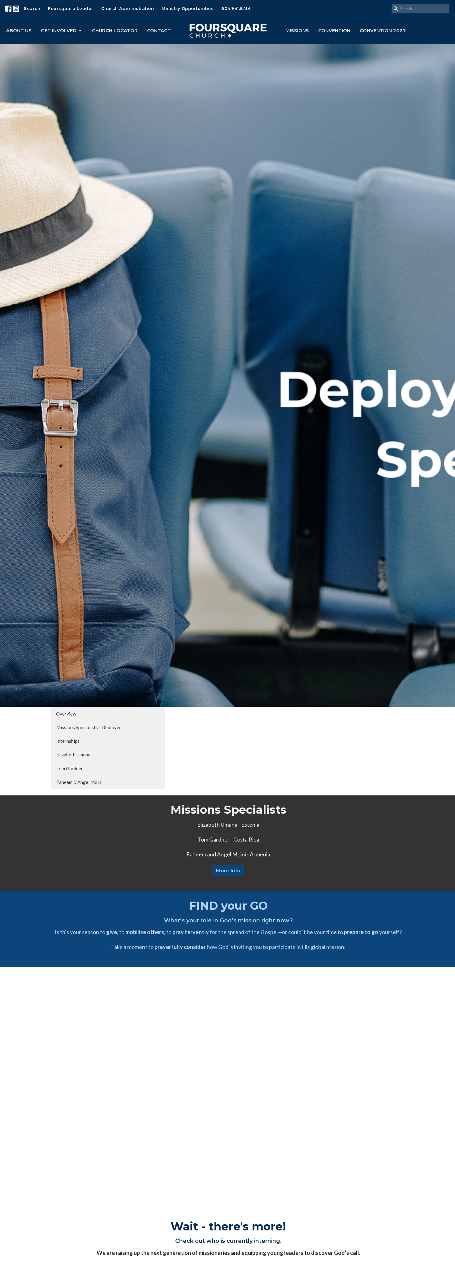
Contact (159, 30)
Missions (297, 30)
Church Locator (115, 30)
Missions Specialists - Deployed (89, 727)
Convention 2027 (383, 30)
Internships (68, 741)
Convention (334, 30)
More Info (228, 870)
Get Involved (58, 30)
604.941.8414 (235, 8)
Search (32, 8)
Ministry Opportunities (188, 8)
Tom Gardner (69, 768)
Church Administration (127, 8)
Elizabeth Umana (73, 754)
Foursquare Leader (70, 8)
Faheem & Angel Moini (79, 782)
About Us (19, 30)
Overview (66, 713)
